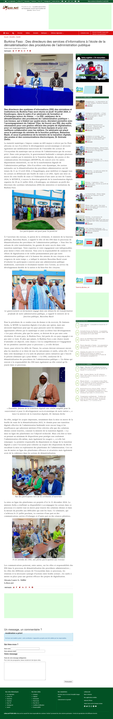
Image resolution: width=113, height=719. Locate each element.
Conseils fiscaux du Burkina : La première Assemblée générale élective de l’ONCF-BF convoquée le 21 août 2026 (94, 332)
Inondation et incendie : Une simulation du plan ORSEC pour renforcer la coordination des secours (95, 138)
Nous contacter (88, 694)
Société (18, 37)
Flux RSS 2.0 (36, 703)
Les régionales (12, 1)
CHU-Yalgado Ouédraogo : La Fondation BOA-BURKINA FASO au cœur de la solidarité (96, 230)
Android (86, 700)
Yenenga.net (47, 1)
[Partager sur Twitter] (19, 51)
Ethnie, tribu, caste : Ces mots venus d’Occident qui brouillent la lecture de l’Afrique (96, 207)
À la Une (20, 33)
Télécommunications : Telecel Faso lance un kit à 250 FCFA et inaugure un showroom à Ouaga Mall (97, 149)
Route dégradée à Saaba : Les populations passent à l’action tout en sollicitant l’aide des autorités (94, 347)
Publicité (35, 696)
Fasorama (26, 1)
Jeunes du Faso (56, 1)
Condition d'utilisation (38, 705)
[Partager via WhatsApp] (24, 51)
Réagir (89, 106)
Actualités (12, 37)
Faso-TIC (40, 1)
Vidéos (28, 33)
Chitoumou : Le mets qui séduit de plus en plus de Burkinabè (96, 171)
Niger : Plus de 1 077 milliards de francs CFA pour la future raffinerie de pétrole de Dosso (93, 369)
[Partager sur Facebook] (16, 51)
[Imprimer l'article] (30, 51)
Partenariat (36, 699)
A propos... (35, 694)
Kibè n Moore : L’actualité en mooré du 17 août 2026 (93, 325)
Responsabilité (37, 707)
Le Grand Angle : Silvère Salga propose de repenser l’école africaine (95, 195)
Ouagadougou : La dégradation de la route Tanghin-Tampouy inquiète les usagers (96, 103)
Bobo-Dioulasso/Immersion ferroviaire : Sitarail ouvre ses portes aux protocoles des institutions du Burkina (95, 126)
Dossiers (35, 33)
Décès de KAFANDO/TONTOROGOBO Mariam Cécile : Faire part (92, 339)
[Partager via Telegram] (27, 51)
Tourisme (33, 1)
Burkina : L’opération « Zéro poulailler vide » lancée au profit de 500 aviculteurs (96, 184)
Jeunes (8, 707)
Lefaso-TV (20, 1)
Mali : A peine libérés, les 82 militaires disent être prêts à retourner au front (92, 375)
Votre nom (7, 649)
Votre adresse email (10, 651)
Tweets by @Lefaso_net (82, 287)
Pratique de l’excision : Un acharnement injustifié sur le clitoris (96, 160)
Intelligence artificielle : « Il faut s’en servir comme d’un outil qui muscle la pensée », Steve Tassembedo (95, 115)
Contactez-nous (85, 33)
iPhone (90, 700)
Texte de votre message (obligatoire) (15, 658)
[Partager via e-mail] (13, 51)
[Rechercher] (13, 33)
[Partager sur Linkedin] (21, 51)
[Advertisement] (81, 16)
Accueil (6, 37)
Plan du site (36, 701)
